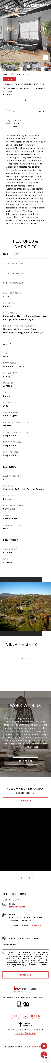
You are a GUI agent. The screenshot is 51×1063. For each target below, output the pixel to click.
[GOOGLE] (38, 1016)
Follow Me (25, 801)
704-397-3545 (35, 926)
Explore (25, 658)
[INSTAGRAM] (18, 1016)
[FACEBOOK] (12, 1016)
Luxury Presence (25, 1033)
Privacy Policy (22, 966)
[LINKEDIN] (25, 1016)
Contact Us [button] (25, 761)
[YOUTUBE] (32, 1016)
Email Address (10, 944)
